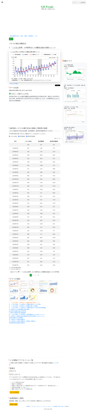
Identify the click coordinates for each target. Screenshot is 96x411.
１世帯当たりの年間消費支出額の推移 (19, 309)
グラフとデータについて (36, 406)
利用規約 (67, 406)
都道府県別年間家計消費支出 (18, 323)
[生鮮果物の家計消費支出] (74, 136)
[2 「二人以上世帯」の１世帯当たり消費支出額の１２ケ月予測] (23, 283)
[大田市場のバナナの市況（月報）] (74, 115)
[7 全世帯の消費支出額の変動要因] (23, 290)
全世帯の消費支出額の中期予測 (18, 311)
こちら (55, 363)
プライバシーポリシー (47, 406)
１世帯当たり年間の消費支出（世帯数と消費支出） (23, 321)
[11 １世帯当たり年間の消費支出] (13, 297)
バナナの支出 (14, 136)
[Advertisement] (48, 21)
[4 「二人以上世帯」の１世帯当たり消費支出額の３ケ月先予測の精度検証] (43, 283)
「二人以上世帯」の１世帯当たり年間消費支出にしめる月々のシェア (27, 314)
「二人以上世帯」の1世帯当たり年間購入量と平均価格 (24, 306)
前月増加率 (22, 136)
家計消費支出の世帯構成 (17, 317)
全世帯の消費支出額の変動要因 (18, 312)
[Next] (38, 275)
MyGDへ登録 (13, 404)
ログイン (75, 2)
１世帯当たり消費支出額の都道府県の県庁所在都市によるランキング (27, 316)
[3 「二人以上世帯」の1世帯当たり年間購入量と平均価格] (33, 283)
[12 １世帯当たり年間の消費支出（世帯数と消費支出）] (23, 297)
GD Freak (47, 7)
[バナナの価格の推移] (74, 73)
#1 (10, 39)
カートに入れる (14, 392)
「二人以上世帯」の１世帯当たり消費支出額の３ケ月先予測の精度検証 (28, 307)
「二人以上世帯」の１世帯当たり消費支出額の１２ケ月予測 (25, 304)
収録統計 (28, 406)
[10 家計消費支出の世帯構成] (52, 290)
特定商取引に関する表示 (58, 406)
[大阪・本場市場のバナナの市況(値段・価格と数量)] (74, 95)
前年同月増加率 (31, 136)
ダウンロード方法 (13, 83)
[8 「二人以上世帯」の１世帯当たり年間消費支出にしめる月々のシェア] (33, 290)
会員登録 (82, 2)
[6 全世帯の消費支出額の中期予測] (13, 290)
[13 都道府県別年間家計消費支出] (33, 297)
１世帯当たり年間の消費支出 (17, 319)
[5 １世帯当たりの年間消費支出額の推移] (52, 283)
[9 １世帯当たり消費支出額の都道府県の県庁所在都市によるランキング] (43, 290)
